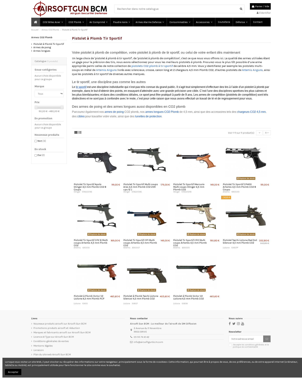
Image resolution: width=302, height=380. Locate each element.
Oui (41, 155)
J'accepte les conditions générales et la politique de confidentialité (251, 346)
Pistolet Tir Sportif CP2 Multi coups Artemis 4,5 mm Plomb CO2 (190, 243)
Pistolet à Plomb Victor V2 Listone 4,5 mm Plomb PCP (89, 297)
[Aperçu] (97, 180)
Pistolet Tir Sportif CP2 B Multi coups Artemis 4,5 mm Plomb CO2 (91, 243)
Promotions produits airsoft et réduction (56, 328)
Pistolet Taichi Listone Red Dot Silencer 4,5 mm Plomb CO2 (240, 241)
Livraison (38, 350)
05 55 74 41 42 (141, 337)
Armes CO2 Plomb (41, 37)
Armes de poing (42, 47)
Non (41, 140)
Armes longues (41, 50)
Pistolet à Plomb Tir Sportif (48, 44)
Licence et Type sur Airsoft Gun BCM (53, 336)
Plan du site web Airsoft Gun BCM (52, 354)
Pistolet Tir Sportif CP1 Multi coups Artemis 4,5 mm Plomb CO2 (140, 243)
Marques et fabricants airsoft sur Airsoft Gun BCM (62, 332)
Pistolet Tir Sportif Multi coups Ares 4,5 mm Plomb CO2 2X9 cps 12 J (140, 187)
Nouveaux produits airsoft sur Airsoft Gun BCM (59, 323)
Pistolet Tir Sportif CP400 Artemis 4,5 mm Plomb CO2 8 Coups (239, 187)
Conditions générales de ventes (51, 341)
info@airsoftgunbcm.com (148, 342)
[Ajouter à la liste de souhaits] (92, 180)
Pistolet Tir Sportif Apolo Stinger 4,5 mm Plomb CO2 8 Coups (90, 187)
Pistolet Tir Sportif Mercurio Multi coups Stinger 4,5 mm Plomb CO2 (188, 187)
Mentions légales (43, 345)
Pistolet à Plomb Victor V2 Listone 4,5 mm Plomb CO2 (188, 297)
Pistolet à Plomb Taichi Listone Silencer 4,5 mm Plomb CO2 (140, 297)
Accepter (13, 372)
